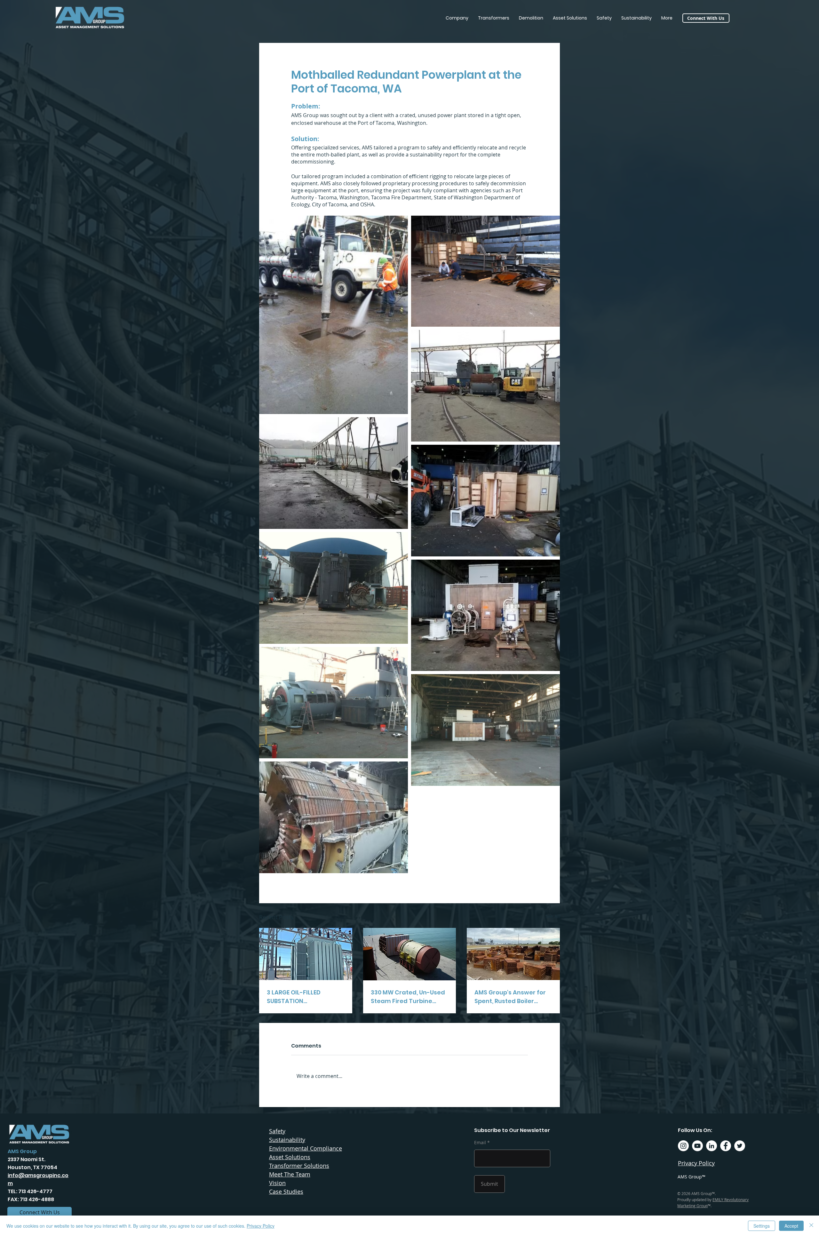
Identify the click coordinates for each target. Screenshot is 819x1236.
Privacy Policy (260, 1226)
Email (480, 1142)
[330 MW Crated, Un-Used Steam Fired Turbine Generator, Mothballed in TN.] (409, 954)
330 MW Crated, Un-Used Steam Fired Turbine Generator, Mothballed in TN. (408, 996)
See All (552, 916)
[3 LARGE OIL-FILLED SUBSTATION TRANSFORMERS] (305, 954)
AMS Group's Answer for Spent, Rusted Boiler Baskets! (510, 996)
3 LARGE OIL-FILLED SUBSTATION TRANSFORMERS (294, 996)
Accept (791, 1226)
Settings (761, 1226)
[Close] (811, 1226)
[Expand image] (333, 315)
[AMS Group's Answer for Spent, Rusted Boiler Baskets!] (513, 954)
